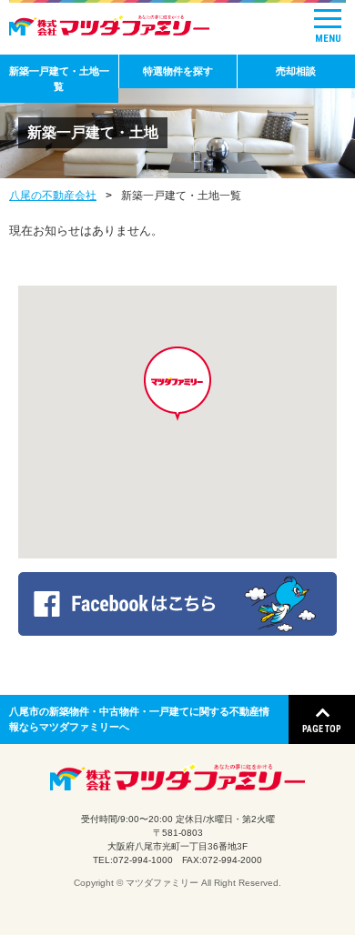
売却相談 (296, 70)
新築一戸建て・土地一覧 (59, 78)
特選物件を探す (178, 70)
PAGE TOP (321, 729)
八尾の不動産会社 (52, 195)
